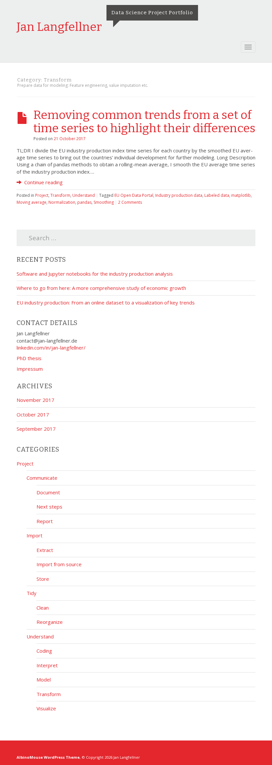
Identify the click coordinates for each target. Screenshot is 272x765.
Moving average (31, 202)
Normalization (61, 202)
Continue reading (43, 182)
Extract (44, 550)
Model (43, 679)
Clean (42, 607)
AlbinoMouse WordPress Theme (48, 757)
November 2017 (35, 400)
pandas (84, 202)
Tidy (31, 593)
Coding (44, 650)
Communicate (42, 477)
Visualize (46, 708)
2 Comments (130, 202)
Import (34, 535)
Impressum (30, 368)
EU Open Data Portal (133, 195)
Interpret (47, 665)
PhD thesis (29, 358)
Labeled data (216, 195)
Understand (83, 195)
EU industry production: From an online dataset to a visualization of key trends (106, 302)
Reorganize (49, 622)
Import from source (59, 564)
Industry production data (178, 195)
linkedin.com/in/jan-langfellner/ (51, 347)
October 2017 (33, 414)
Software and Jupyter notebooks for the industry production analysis (95, 273)
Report (44, 521)
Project (41, 195)
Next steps (49, 506)
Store (42, 578)
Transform (60, 195)
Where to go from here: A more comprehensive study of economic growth (101, 288)
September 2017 (36, 428)
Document (48, 492)
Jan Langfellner (59, 27)
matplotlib (241, 195)
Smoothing (104, 202)
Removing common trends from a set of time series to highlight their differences (144, 122)
